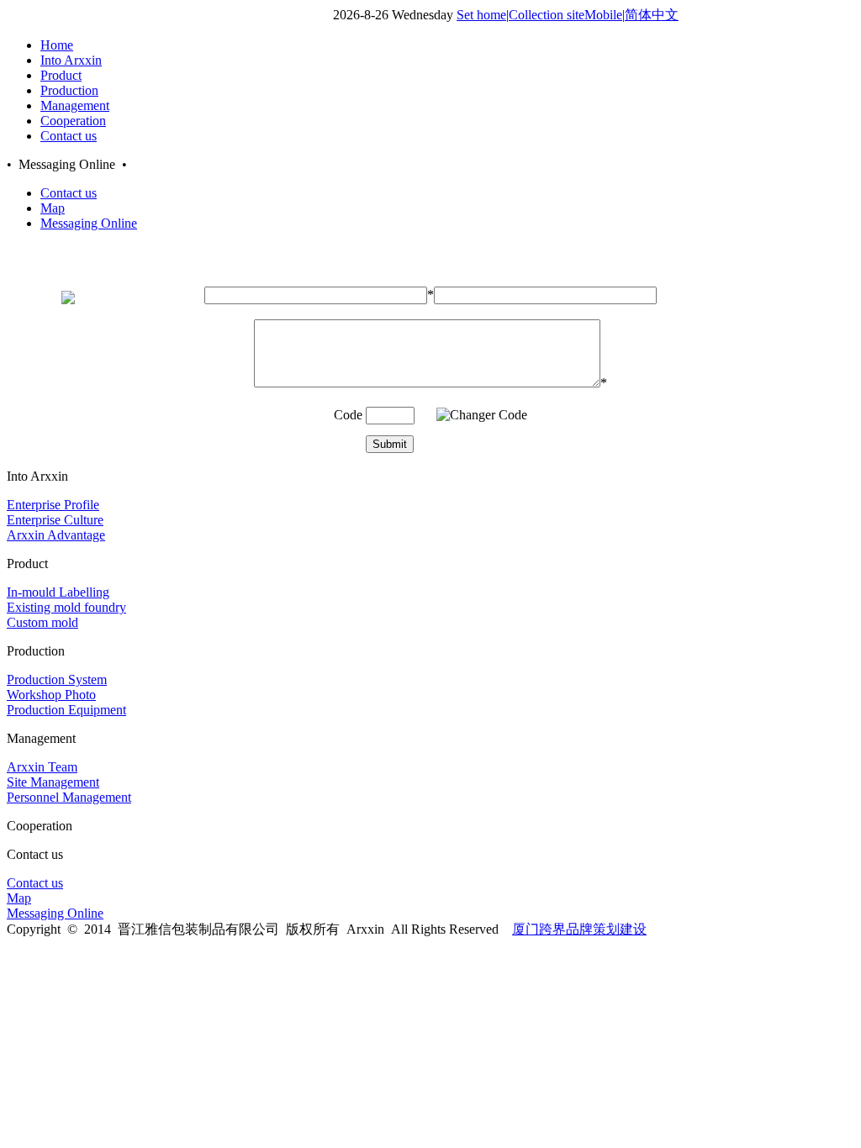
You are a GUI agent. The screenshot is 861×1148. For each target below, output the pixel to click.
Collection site (546, 15)
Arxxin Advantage (56, 535)
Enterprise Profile (53, 505)
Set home (481, 15)
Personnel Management (69, 797)
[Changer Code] (481, 415)
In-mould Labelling (58, 592)
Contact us (68, 193)
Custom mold (42, 622)
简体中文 (652, 15)
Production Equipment (66, 710)
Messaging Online (88, 223)
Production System (57, 679)
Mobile (603, 15)
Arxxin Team (42, 767)
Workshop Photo (51, 694)
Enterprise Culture (55, 520)
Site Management (53, 782)
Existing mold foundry (66, 607)
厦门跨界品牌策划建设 (579, 929)
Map (52, 208)
